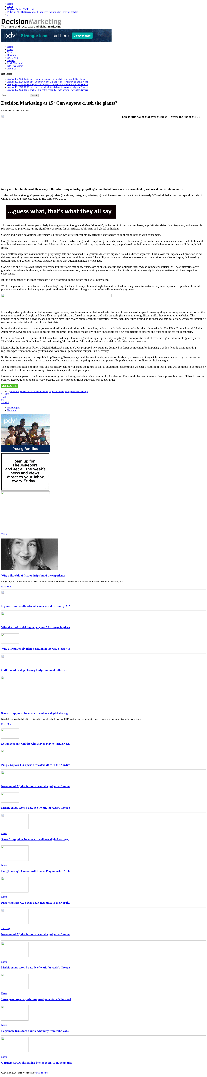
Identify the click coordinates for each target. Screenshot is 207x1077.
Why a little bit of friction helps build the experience (33, 575)
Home (10, 3)
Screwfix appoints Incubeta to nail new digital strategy (35, 713)
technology (82, 391)
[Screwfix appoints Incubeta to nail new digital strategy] (29, 707)
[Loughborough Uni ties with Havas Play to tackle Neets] (10, 737)
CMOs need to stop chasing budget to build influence (34, 670)
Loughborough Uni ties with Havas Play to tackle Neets (35, 743)
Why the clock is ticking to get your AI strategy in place (35, 627)
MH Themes (42, 1072)
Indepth (11, 60)
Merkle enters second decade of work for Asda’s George (35, 807)
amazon (24, 391)
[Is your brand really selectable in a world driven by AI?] (10, 600)
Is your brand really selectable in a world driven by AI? (35, 606)
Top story (5, 928)
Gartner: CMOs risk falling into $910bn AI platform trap (36, 1062)
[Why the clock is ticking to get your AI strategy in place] (10, 621)
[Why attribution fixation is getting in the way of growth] (10, 643)
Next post (12, 410)
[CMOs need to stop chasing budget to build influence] (10, 664)
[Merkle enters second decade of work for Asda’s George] (10, 801)
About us (11, 68)
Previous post (13, 407)
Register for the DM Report (20, 9)
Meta (74, 391)
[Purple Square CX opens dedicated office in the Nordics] (10, 759)
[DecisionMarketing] (103, 24)
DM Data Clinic (15, 66)
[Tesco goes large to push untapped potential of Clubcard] (14, 988)
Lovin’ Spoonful (15, 63)
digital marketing (57, 391)
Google (68, 391)
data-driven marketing (38, 391)
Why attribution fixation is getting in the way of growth (35, 648)
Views (10, 52)
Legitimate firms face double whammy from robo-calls (34, 1030)
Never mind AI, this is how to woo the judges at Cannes (35, 786)
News (10, 49)
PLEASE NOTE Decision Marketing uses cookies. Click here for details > (43, 12)
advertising (15, 391)
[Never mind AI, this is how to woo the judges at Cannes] (10, 780)
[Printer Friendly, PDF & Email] (9, 386)
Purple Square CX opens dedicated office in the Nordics (35, 764)
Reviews (11, 55)
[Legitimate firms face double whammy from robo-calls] (14, 1019)
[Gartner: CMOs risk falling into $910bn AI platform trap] (14, 1051)
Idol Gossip (12, 57)
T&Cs (10, 6)
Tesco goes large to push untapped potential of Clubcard (36, 999)
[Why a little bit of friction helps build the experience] (29, 569)
